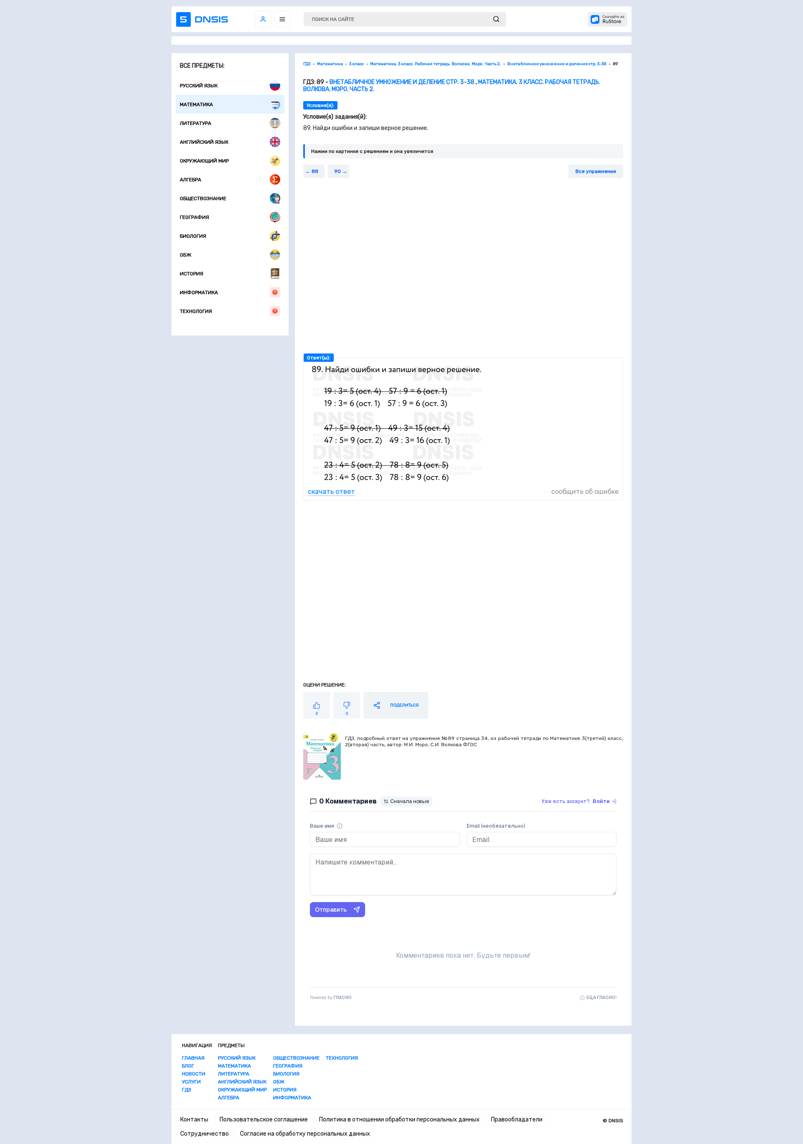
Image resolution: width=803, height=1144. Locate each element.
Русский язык (198, 86)
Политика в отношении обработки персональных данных (399, 1119)
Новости (193, 1074)
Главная (193, 1058)
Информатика (199, 292)
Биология (193, 236)
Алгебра (190, 180)
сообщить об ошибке (585, 492)
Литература (195, 123)
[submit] (496, 19)
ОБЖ (185, 255)
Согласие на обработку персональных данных (305, 1133)
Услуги (191, 1082)
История (191, 274)
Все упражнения (595, 171)
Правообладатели (516, 1119)
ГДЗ (186, 1090)
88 (315, 171)
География (194, 217)
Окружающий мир (204, 161)
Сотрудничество (204, 1133)
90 (337, 171)
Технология (196, 311)
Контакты (194, 1119)
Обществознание (203, 198)
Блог (188, 1066)
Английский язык (204, 142)
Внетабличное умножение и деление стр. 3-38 (402, 82)
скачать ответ (331, 492)
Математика (196, 104)
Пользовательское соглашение (264, 1119)
